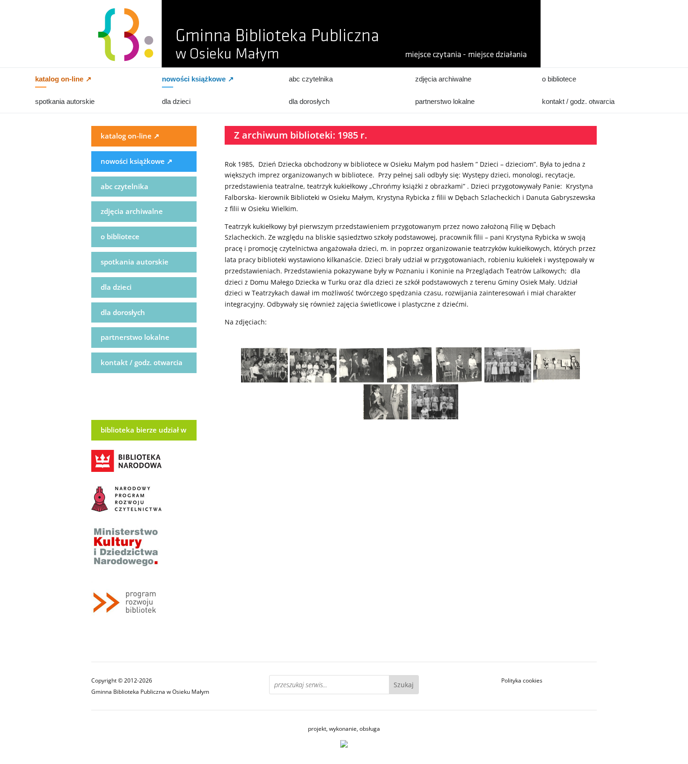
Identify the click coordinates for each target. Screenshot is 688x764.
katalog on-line (63, 79)
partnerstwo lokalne (445, 101)
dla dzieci (176, 101)
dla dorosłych (309, 101)
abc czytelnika (311, 79)
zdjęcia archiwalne (443, 79)
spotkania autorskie (65, 101)
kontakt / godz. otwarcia (578, 101)
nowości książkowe (198, 79)
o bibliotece (559, 79)
